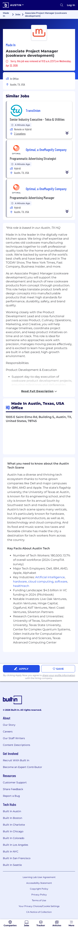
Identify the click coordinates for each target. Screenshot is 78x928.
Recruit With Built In (16, 760)
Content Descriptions (16, 745)
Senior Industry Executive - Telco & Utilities (37, 119)
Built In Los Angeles (15, 844)
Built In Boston (12, 818)
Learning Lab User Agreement (39, 877)
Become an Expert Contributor (22, 767)
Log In (71, 5)
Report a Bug (11, 796)
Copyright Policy (39, 888)
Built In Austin (12, 811)
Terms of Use (39, 900)
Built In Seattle (12, 865)
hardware (20, 581)
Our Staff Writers (14, 738)
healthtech (21, 586)
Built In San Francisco (16, 858)
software (61, 581)
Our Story (9, 724)
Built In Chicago (13, 831)
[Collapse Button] (67, 133)
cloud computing (41, 581)
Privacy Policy (39, 894)
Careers (8, 731)
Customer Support (15, 782)
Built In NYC (10, 851)
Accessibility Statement (39, 883)
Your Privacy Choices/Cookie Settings (39, 906)
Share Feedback (13, 789)
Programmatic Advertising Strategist (33, 158)
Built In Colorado (13, 838)
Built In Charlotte (14, 824)
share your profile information (58, 675)
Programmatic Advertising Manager (32, 197)
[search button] (61, 5)
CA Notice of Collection (39, 912)
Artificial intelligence (50, 577)
